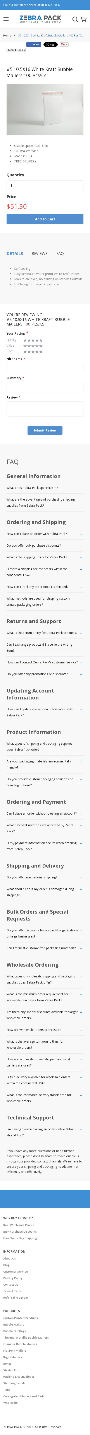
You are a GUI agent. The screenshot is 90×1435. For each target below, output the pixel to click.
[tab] (45, 488)
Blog (6, 1265)
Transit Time (12, 1291)
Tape (6, 1390)
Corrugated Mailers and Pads (23, 1396)
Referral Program (15, 1297)
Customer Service (15, 1271)
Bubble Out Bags (14, 1331)
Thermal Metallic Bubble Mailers (26, 1337)
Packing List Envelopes (19, 1377)
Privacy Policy (12, 1278)
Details (15, 253)
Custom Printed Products (20, 1318)
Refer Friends (16, 49)
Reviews (40, 253)
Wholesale (10, 1403)
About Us (9, 1258)
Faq (60, 253)
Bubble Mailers (13, 1324)
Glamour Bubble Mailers (20, 1344)
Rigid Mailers (12, 1357)
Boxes (7, 1364)
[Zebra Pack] (40, 20)
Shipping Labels (14, 1383)
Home (7, 35)
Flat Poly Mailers (14, 1350)
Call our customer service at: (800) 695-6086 (31, 5)
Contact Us (10, 1284)
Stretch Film (11, 1370)
